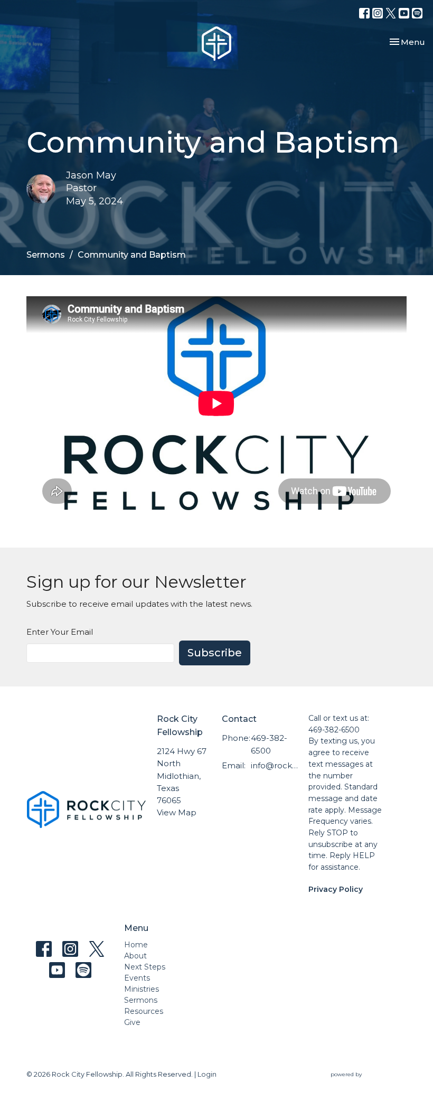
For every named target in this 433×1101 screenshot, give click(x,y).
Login (206, 1074)
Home (136, 944)
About (135, 956)
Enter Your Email (59, 632)
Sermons (45, 255)
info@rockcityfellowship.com (274, 765)
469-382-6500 (269, 744)
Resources (143, 1011)
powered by (364, 1083)
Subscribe (214, 652)
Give (132, 1022)
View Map (176, 812)
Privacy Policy (335, 889)
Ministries (141, 989)
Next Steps (144, 967)
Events (137, 978)
